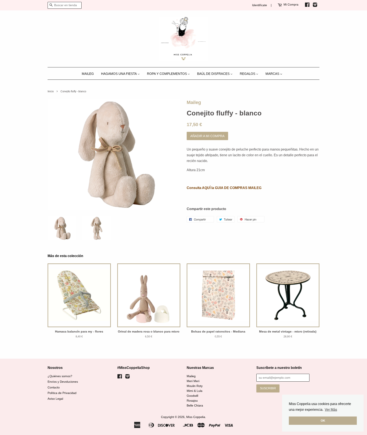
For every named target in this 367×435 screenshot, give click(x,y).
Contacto (54, 387)
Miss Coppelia (195, 417)
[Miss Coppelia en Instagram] (315, 5)
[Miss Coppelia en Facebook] (307, 5)
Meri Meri (193, 381)
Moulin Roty (195, 386)
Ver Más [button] (331, 409)
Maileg (194, 102)
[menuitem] (89, 73)
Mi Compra (291, 4)
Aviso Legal (55, 398)
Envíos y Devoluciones (63, 381)
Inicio (51, 91)
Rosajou (192, 400)
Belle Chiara (195, 405)
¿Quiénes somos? (60, 376)
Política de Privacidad (62, 393)
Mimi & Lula (194, 390)
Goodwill (192, 395)
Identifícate (259, 5)
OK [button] (323, 420)
